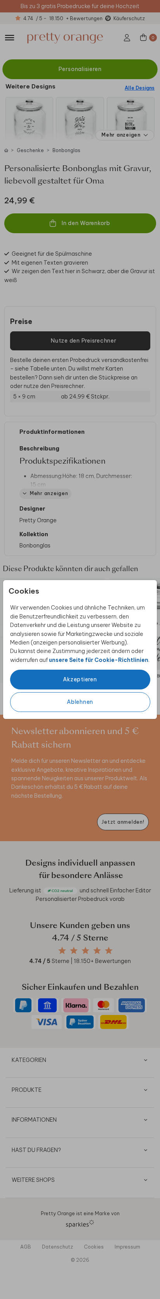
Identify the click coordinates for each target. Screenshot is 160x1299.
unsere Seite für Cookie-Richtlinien (98, 659)
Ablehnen (80, 701)
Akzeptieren (80, 679)
